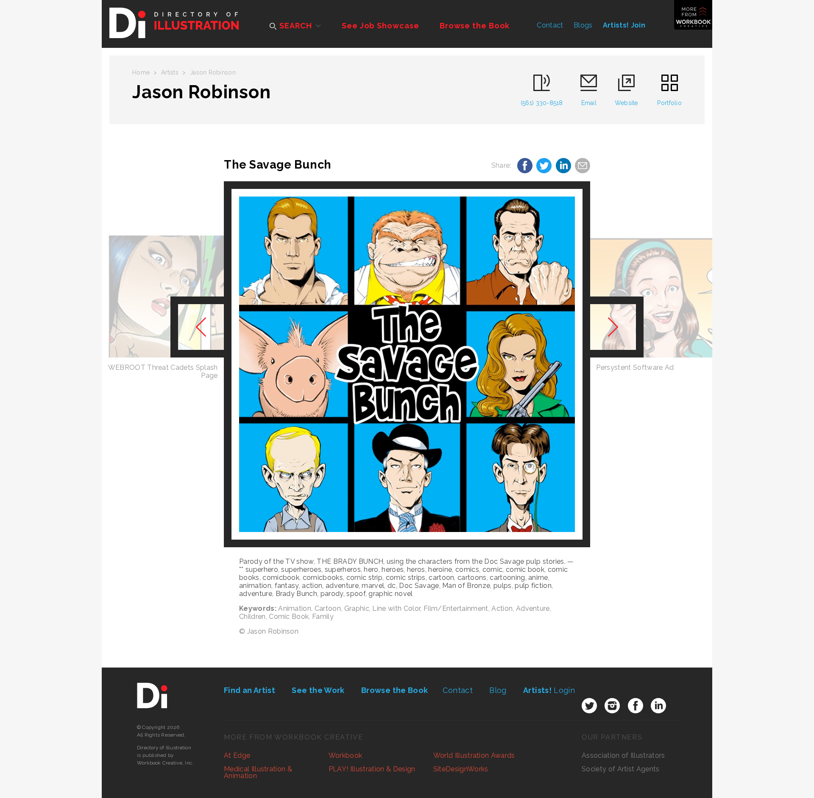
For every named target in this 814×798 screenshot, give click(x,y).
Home (141, 72)
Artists (169, 72)
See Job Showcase (380, 25)
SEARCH (294, 25)
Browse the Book (475, 25)
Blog (497, 690)
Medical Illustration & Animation (258, 772)
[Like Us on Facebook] (635, 705)
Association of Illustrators (623, 755)
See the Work (318, 690)
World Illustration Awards (474, 755)
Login (549, 690)
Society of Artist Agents (621, 769)
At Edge (237, 755)
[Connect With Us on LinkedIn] (658, 705)
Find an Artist (249, 690)
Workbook (345, 755)
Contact (550, 25)
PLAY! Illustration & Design (372, 769)
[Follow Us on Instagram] (612, 705)
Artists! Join (624, 25)
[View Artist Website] (407, 364)
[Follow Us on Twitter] (589, 705)
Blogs (583, 25)
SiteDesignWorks (460, 769)
